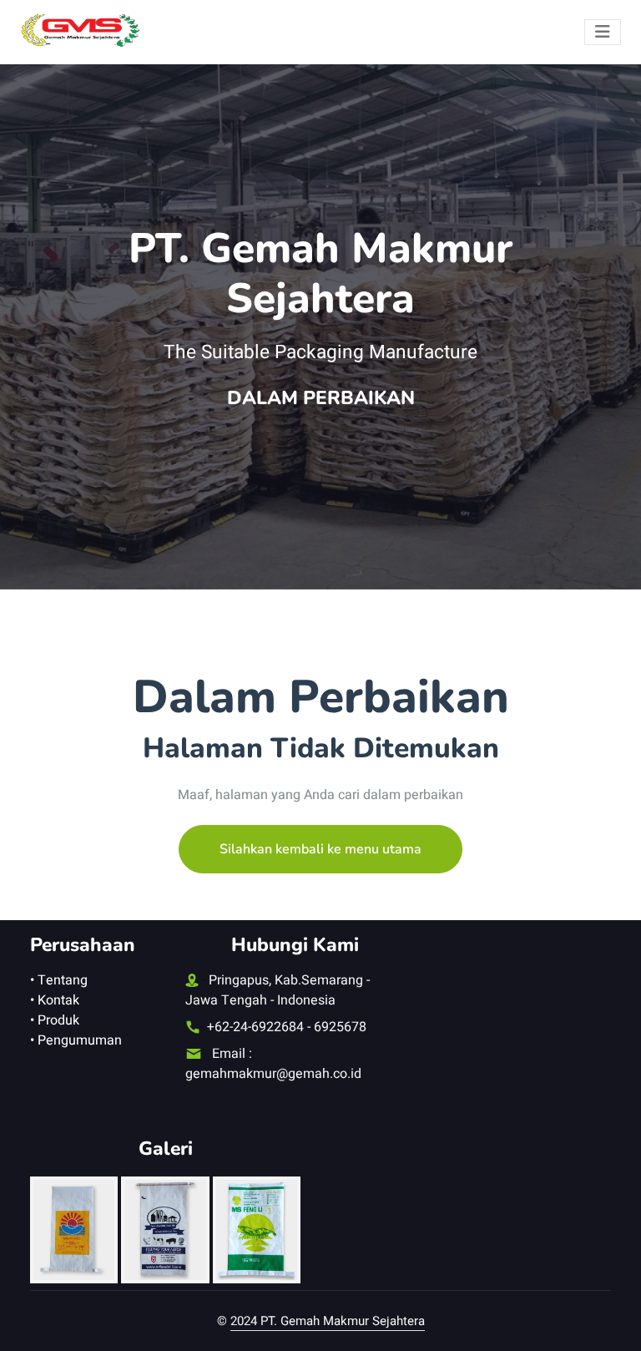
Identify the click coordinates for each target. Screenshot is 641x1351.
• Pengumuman (76, 1040)
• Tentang (59, 980)
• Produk (54, 1020)
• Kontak (54, 1000)
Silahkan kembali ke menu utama (320, 849)
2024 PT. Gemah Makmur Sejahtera (327, 1321)
